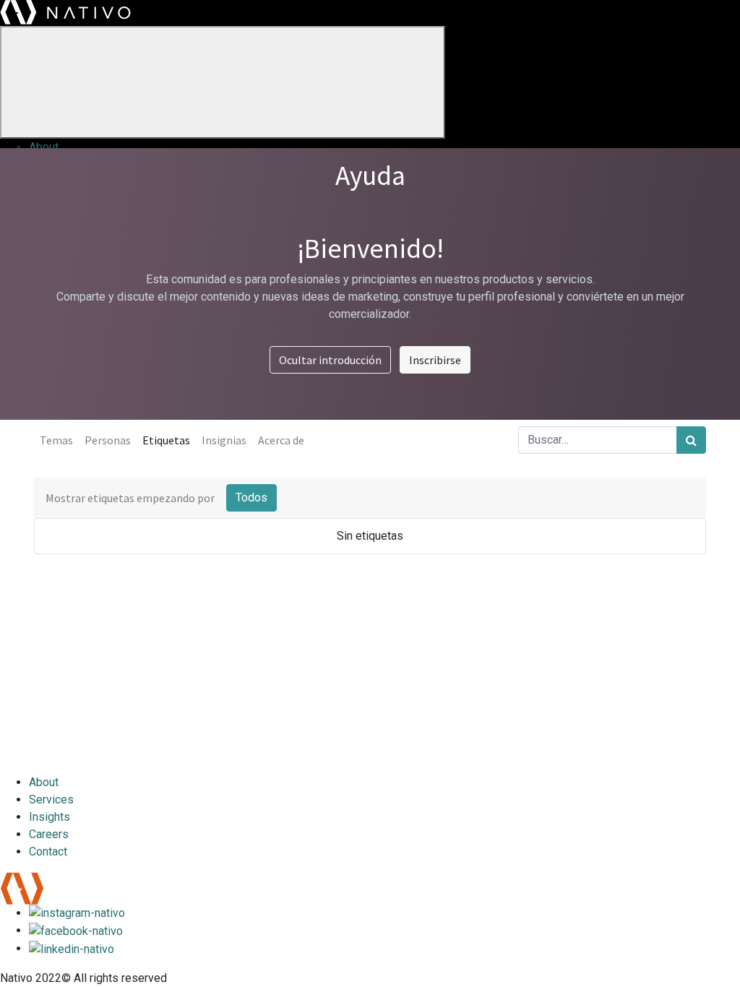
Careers (49, 834)
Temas (56, 440)
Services (51, 799)
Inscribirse (435, 360)
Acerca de (281, 440)
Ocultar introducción (330, 360)
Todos (251, 497)
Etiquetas (166, 440)
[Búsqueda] (691, 440)
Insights (49, 817)
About (44, 147)
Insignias (224, 440)
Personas (108, 440)
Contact (48, 851)
